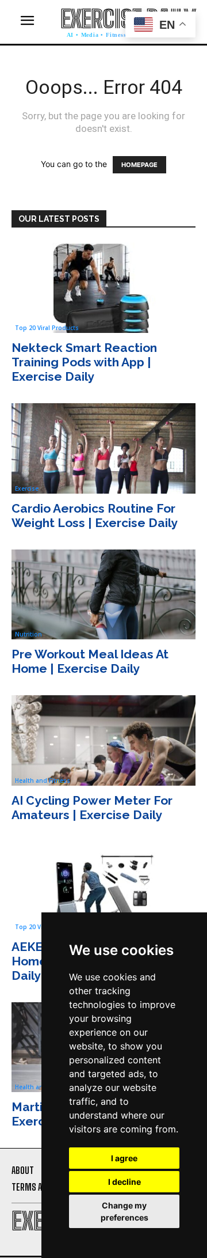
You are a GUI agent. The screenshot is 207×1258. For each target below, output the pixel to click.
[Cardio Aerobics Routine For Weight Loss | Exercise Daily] (103, 448)
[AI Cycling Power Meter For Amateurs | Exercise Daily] (103, 740)
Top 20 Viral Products (47, 328)
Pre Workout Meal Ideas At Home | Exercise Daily (90, 661)
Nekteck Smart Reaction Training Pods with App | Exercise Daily (84, 362)
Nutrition (28, 634)
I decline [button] (124, 1182)
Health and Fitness (42, 780)
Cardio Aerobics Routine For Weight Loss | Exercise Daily (95, 515)
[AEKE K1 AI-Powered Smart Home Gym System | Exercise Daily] (103, 887)
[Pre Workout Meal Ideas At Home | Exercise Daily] (103, 595)
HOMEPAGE (139, 165)
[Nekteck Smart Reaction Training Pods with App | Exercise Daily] (103, 287)
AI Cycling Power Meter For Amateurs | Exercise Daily (92, 807)
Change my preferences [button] (124, 1211)
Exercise (27, 488)
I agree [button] (124, 1158)
